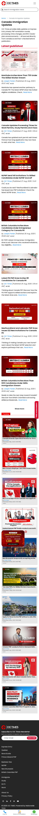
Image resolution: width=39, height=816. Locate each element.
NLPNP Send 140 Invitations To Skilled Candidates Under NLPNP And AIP (18, 176)
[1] (2, 9)
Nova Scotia (6, 753)
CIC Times (8, 131)
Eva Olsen (6, 440)
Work (4, 787)
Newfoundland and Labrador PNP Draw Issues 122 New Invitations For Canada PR (20, 330)
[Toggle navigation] (34, 3)
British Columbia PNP (10, 772)
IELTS (3, 784)
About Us (5, 792)
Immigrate (6, 777)
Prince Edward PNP (9, 757)
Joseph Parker (10, 81)
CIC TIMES (11, 806)
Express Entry (7, 747)
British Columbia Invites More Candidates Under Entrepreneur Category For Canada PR (16, 228)
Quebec (5, 750)
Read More (27, 92)
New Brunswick (7, 769)
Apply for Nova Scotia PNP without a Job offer (19, 617)
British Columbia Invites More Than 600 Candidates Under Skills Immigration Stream (18, 383)
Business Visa (7, 762)
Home (4, 18)
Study (4, 781)
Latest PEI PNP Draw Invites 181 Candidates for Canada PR (15, 279)
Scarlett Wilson (8, 530)
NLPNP (4, 765)
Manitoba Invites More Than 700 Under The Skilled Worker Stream (19, 76)
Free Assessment (36, 409)
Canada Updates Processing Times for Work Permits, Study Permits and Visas (19, 126)
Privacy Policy (7, 796)
